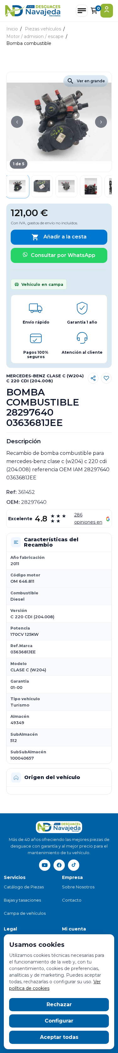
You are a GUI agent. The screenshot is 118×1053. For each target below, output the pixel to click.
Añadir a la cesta (59, 237)
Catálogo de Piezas (24, 886)
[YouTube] (44, 865)
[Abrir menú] (82, 11)
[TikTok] (73, 865)
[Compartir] (93, 378)
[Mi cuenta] (106, 11)
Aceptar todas (59, 1037)
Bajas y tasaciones (22, 900)
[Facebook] (59, 865)
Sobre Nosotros (78, 886)
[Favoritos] (106, 378)
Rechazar (59, 1004)
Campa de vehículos (25, 913)
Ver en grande (86, 81)
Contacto (71, 900)
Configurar (59, 1021)
